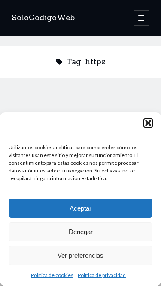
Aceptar (80, 208)
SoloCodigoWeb (43, 18)
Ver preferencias (80, 255)
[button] (148, 123)
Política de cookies (52, 275)
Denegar (81, 231)
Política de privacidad (102, 275)
